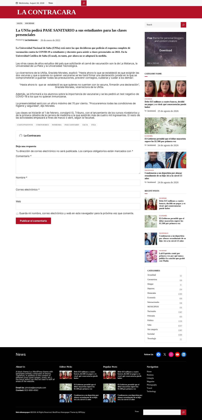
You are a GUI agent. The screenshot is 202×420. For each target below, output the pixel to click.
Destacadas (151, 293)
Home (149, 372)
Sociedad (29, 23)
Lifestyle (150, 378)
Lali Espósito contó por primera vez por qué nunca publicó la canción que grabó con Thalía (172, 257)
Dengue (150, 284)
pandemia (56, 125)
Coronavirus (42, 125)
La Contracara (46, 12)
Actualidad (151, 275)
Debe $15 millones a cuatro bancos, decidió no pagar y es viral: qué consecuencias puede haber (165, 104)
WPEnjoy (81, 412)
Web (18, 201)
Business (150, 375)
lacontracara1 (151, 111)
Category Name (153, 74)
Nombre (21, 177)
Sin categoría (152, 329)
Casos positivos (25, 125)
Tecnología (151, 339)
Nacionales (149, 170)
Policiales (151, 316)
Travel (149, 388)
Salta (19, 23)
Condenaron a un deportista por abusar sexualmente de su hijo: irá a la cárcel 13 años (163, 175)
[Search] (183, 25)
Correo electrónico (28, 189)
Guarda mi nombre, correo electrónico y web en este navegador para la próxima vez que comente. (76, 213)
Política (150, 320)
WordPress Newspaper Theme (63, 412)
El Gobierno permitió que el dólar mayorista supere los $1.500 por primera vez (165, 140)
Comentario (23, 156)
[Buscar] (84, 3)
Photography (152, 385)
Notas (51, 3)
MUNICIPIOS (153, 307)
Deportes (150, 289)
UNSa (93, 125)
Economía (149, 136)
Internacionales (153, 302)
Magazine (150, 381)
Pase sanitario (72, 125)
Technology (151, 391)
